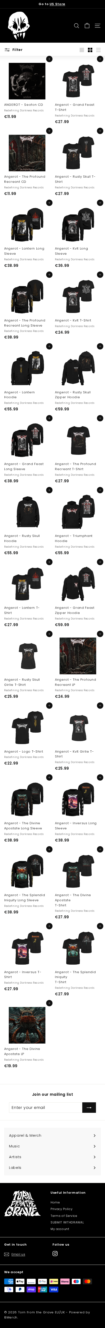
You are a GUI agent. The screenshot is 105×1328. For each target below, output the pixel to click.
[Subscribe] (89, 1107)
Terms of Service (64, 1216)
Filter (17, 49)
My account (60, 1229)
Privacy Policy (62, 1209)
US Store (57, 4)
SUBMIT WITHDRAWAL (67, 1222)
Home (55, 1202)
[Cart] (87, 26)
